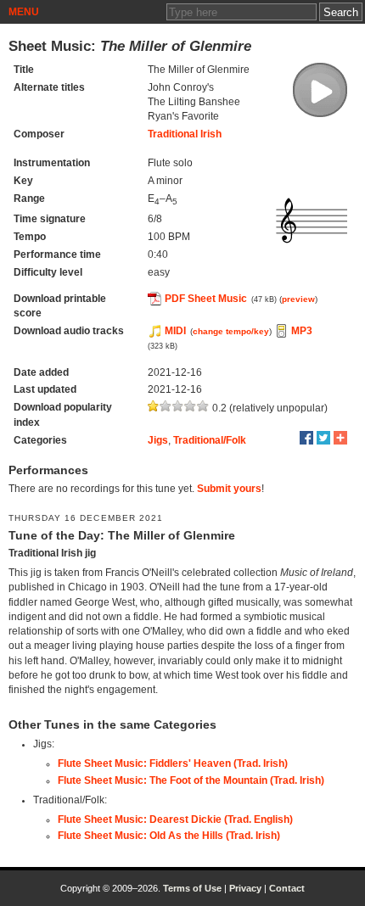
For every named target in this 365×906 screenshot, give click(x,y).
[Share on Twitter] (323, 438)
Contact (287, 888)
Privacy (245, 888)
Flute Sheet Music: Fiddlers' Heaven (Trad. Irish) (173, 763)
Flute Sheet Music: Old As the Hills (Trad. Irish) (169, 835)
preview (298, 299)
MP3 (301, 331)
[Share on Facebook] (306, 438)
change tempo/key (231, 331)
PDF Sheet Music (206, 299)
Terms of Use (192, 888)
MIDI (175, 331)
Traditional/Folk (209, 440)
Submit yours (229, 489)
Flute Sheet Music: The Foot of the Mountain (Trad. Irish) (191, 780)
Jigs (158, 440)
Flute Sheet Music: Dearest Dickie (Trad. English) (175, 819)
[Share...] (340, 438)
